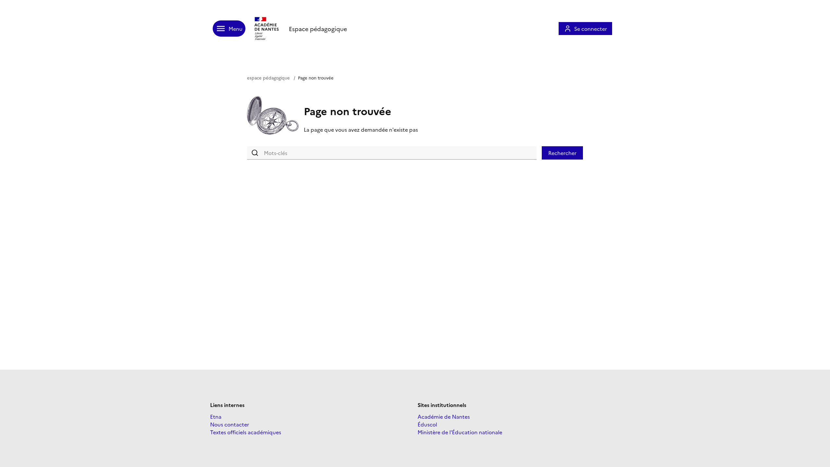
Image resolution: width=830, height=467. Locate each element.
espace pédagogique (268, 77)
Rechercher (562, 152)
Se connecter (590, 28)
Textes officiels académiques (245, 432)
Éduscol (427, 424)
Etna (215, 416)
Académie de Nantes (444, 416)
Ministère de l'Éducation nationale (460, 432)
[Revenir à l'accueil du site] (267, 28)
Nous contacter (229, 424)
